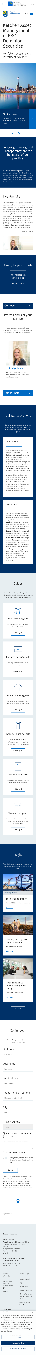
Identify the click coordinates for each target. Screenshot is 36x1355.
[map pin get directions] (18, 1201)
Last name (9, 1064)
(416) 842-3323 (11, 118)
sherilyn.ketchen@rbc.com (11, 1249)
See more (18, 1008)
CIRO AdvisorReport (25, 1290)
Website (5, 1292)
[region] (18, 1203)
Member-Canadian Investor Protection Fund (25, 1296)
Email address (11, 1078)
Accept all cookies (18, 1343)
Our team (9, 305)
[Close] (32, 1313)
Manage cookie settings (18, 1349)
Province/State (11, 1122)
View (33, 4)
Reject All (18, 1337)
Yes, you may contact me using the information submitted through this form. (21, 1160)
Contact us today (18, 283)
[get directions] (18, 1201)
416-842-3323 (12, 1251)
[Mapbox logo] (8, 1214)
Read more (9, 908)
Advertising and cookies (24, 1303)
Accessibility (23, 1286)
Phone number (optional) (17, 1093)
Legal (21, 1283)
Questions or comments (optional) (17, 1135)
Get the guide (18, 633)
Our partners (11, 393)
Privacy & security (25, 1279)
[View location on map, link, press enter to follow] (18, 1203)
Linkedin (5, 1253)
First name (9, 1049)
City (5, 1107)
